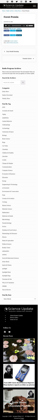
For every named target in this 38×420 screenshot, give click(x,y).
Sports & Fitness (6, 265)
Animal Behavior (7, 121)
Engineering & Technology (9, 184)
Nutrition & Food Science (9, 230)
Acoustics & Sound (7, 110)
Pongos (22, 418)
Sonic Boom (5, 261)
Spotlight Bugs (6, 275)
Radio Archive (10, 11)
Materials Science (7, 209)
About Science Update (16, 315)
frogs (3, 195)
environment (5, 188)
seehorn (4, 254)
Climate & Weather (7, 163)
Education (5, 177)
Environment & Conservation (10, 191)
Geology (4, 202)
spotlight (4, 268)
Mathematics (5, 212)
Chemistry (5, 149)
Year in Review (6, 289)
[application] (19, 25)
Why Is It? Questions (8, 282)
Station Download (7, 95)
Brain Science (6, 139)
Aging (4, 114)
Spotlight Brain (6, 272)
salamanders (5, 251)
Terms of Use (14, 319)
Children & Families (8, 153)
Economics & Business (8, 174)
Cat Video (5, 146)
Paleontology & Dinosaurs (9, 233)
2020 (3, 107)
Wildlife (4, 286)
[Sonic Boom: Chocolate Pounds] (19, 401)
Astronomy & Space (8, 132)
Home (3, 11)
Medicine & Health (12, 42)
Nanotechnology (6, 223)
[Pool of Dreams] (19, 350)
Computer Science (7, 170)
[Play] (6, 26)
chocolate (5, 156)
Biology (4, 135)
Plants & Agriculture (8, 240)
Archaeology (5, 128)
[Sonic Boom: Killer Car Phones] (19, 375)
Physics (4, 237)
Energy (4, 181)
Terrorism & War (7, 279)
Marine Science (6, 205)
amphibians (5, 118)
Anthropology (6, 125)
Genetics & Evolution (8, 198)
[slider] (30, 25)
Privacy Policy (14, 317)
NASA (4, 226)
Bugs (3, 142)
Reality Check (6, 247)
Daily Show (18, 11)
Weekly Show (6, 98)
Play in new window (15, 28)
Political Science (6, 244)
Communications (7, 167)
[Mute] (27, 26)
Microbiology (6, 219)
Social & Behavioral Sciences (10, 258)
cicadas (4, 160)
